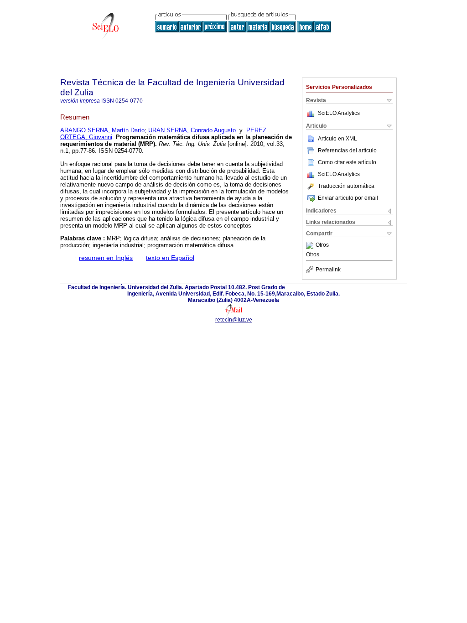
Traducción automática (346, 186)
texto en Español (170, 257)
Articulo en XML (337, 138)
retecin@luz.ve (233, 320)
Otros (322, 245)
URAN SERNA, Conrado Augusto (192, 130)
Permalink (328, 269)
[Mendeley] (311, 245)
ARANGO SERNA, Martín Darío (102, 130)
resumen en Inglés (106, 257)
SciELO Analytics (339, 113)
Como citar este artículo (347, 162)
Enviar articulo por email (348, 198)
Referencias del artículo (347, 150)
